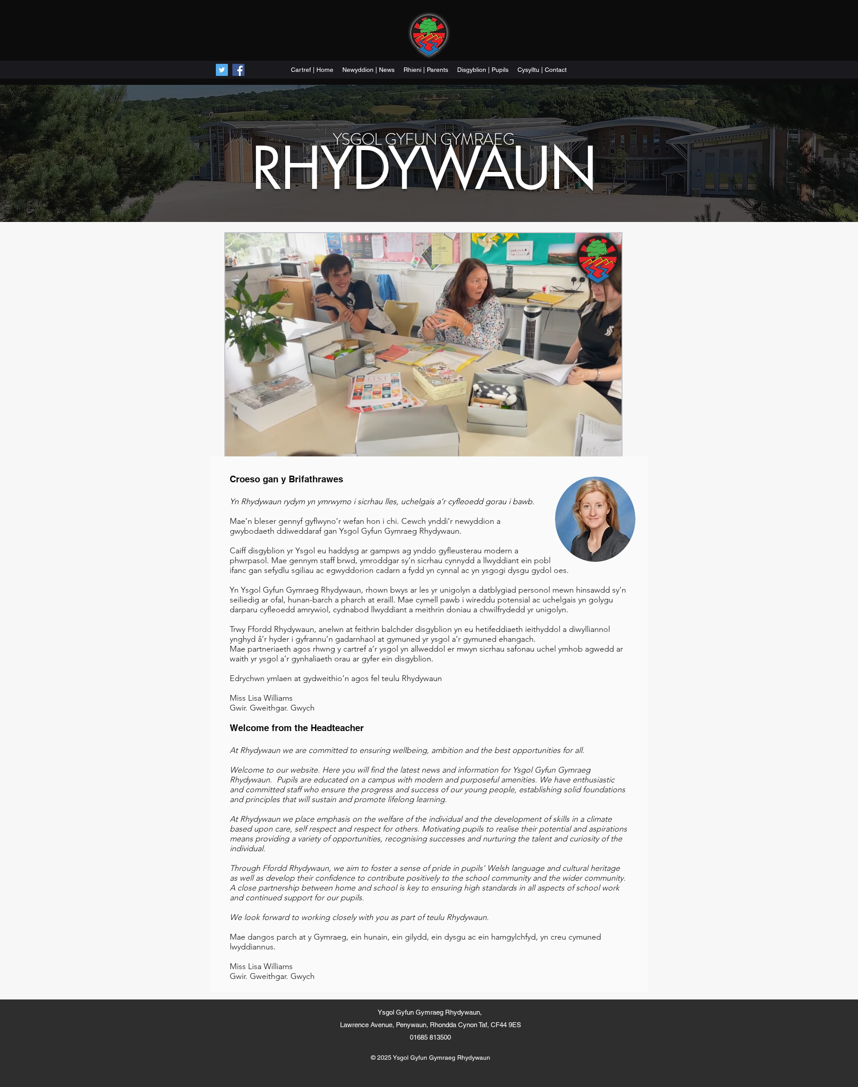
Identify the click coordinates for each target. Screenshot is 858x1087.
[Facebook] (238, 70)
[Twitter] (222, 70)
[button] (610, 446)
